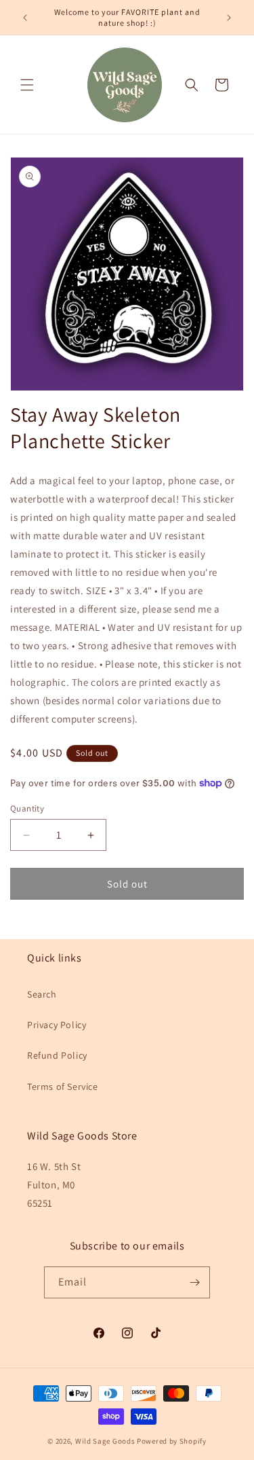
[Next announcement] (229, 18)
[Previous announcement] (25, 18)
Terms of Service (62, 1086)
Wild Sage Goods (105, 1441)
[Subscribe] (194, 1282)
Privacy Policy (56, 1025)
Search (42, 994)
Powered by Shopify (172, 1441)
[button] (27, 85)
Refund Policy (57, 1055)
